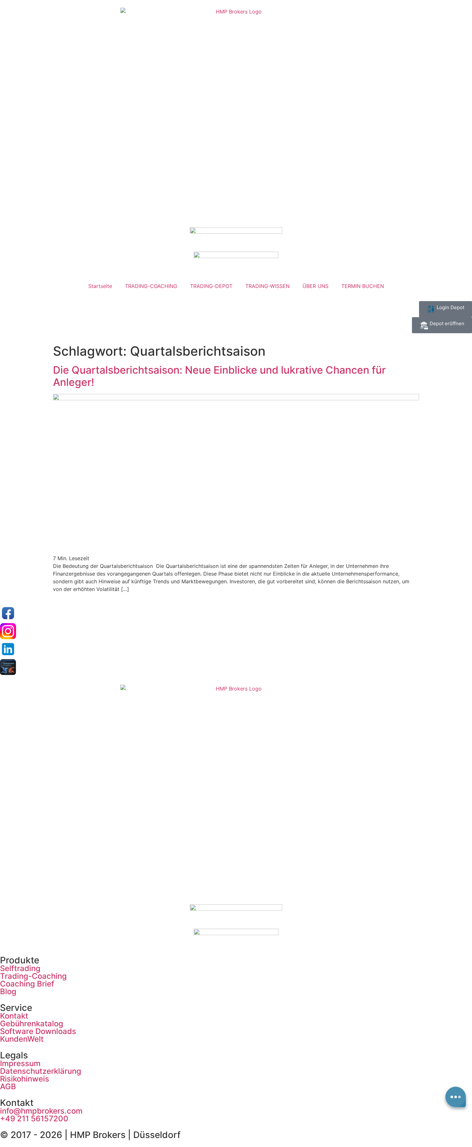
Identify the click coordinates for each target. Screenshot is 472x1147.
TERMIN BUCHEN (362, 286)
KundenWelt (22, 1039)
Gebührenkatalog (31, 1023)
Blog (8, 991)
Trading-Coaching (33, 976)
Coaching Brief (27, 983)
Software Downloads (38, 1031)
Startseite (100, 286)
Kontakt (14, 1016)
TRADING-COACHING (151, 286)
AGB (8, 1086)
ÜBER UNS (315, 286)
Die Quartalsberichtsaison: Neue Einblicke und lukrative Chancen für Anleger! (219, 376)
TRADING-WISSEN (267, 286)
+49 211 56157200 (34, 1118)
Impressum (20, 1063)
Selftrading (20, 968)
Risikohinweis (24, 1078)
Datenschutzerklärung (40, 1071)
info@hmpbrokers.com (41, 1111)
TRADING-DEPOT (211, 286)
